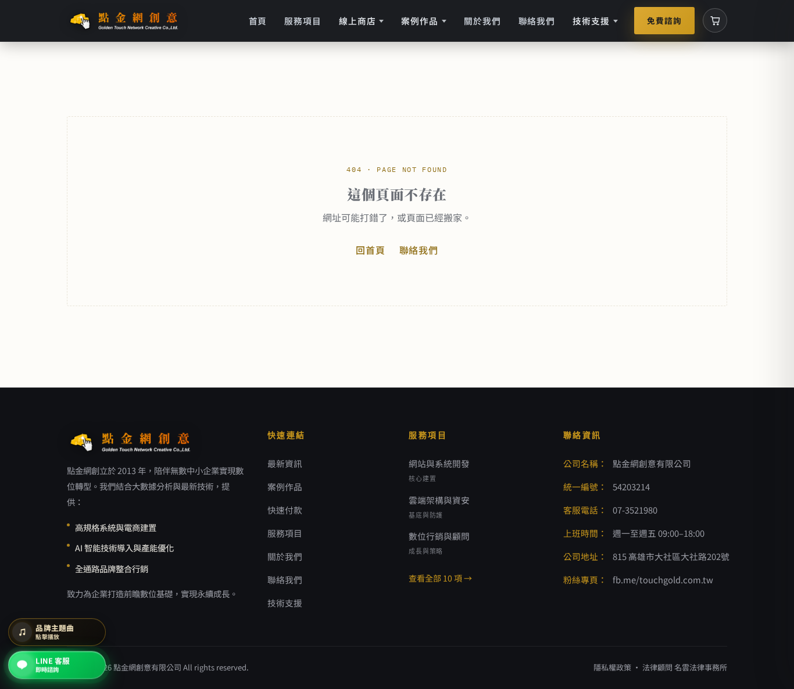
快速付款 (284, 510)
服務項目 (302, 21)
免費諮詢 (664, 20)
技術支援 (591, 21)
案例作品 (419, 21)
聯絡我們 (537, 21)
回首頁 (370, 250)
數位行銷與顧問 (439, 542)
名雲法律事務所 (700, 667)
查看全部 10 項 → (440, 578)
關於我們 (482, 21)
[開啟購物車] (715, 20)
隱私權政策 (612, 667)
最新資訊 (284, 463)
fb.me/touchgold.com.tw (663, 579)
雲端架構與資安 (439, 506)
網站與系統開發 (439, 470)
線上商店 (357, 21)
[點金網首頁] (125, 20)
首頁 (258, 21)
